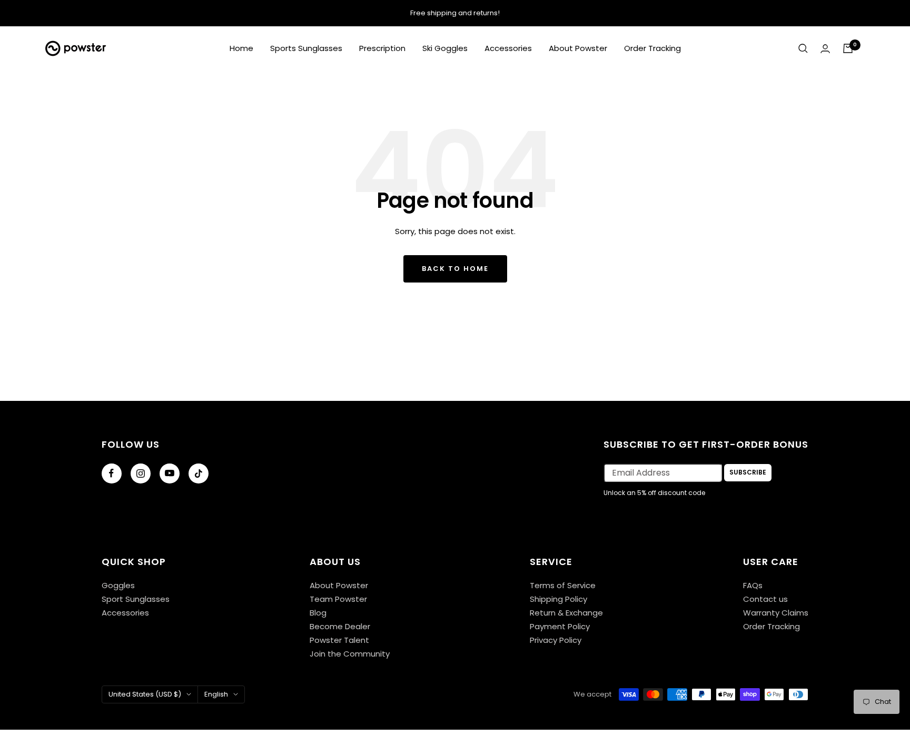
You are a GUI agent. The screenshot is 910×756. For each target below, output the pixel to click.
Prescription (382, 48)
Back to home (455, 269)
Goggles (118, 585)
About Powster (578, 48)
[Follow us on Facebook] (112, 473)
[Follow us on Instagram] (141, 473)
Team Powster (338, 599)
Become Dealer (340, 626)
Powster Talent (339, 640)
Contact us (765, 599)
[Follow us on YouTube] (170, 473)
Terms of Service (563, 585)
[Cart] (848, 48)
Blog (318, 613)
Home (241, 48)
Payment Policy (560, 626)
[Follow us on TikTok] (199, 473)
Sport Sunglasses (136, 599)
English (216, 694)
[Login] (825, 48)
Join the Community (350, 654)
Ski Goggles (445, 48)
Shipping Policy (558, 599)
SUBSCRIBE (747, 472)
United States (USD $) (144, 694)
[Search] (803, 48)
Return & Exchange (566, 613)
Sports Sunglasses (306, 48)
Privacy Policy (555, 640)
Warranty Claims (775, 613)
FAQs (753, 585)
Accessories (508, 48)
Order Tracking (652, 48)
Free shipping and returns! (455, 13)
